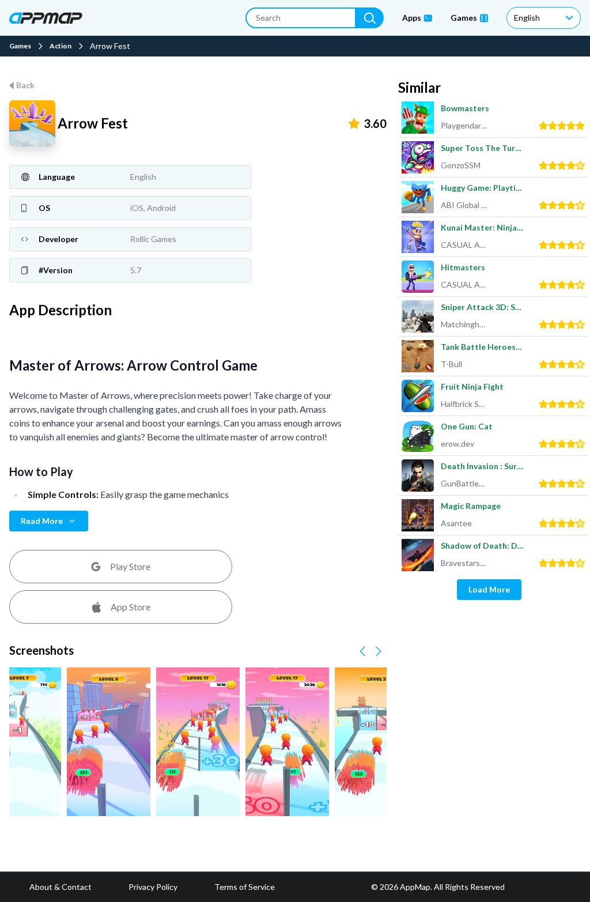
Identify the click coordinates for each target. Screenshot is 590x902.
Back (25, 85)
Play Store (130, 566)
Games (20, 46)
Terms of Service (244, 887)
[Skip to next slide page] (378, 651)
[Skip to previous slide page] (362, 651)
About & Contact (60, 887)
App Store (130, 606)
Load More (489, 589)
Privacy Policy (152, 887)
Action (60, 46)
